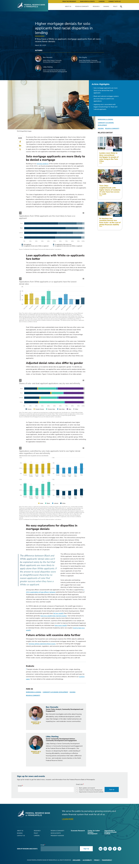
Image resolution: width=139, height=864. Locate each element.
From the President (69, 1)
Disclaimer (76, 860)
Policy (115, 6)
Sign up (111, 789)
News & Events (56, 833)
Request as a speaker (36, 722)
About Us (68, 6)
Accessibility (87, 860)
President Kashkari (57, 836)
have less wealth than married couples (53, 616)
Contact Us (21, 836)
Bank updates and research (87, 788)
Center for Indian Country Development (90, 790)
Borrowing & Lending (33, 692)
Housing (72, 692)
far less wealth (58, 613)
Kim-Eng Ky (83, 57)
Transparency (107, 860)
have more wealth (61, 625)
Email (20, 786)
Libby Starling (47, 67)
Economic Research (78, 831)
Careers (101, 1)
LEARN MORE (67, 819)
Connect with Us (115, 1)
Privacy (96, 860)
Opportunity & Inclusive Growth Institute (91, 792)
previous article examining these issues (42, 644)
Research (96, 6)
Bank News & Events (87, 1)
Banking (106, 6)
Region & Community (82, 6)
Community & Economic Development (55, 692)
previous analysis (43, 164)
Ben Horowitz (47, 57)
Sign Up (86, 849)
